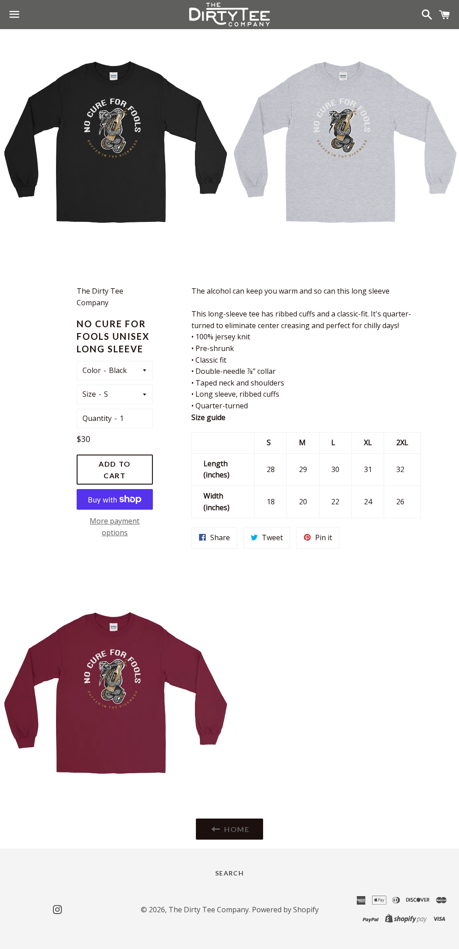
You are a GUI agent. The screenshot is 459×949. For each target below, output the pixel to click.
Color (91, 370)
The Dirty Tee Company (209, 909)
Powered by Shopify (285, 909)
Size (89, 394)
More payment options (114, 526)
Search (229, 873)
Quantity (97, 418)
